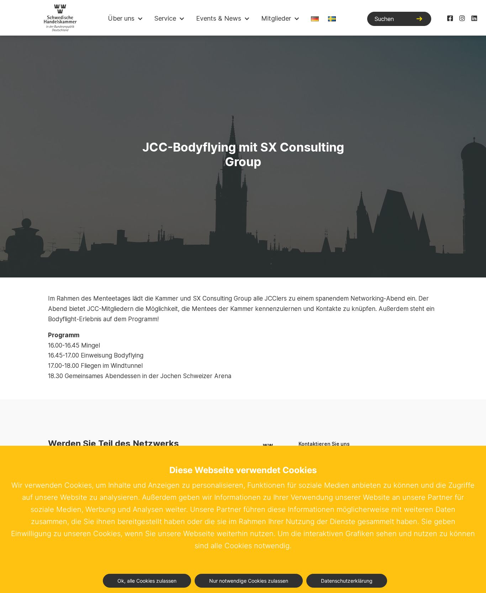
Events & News (218, 18)
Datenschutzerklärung (347, 581)
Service (165, 18)
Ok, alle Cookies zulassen (146, 581)
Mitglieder (276, 18)
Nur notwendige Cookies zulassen (248, 581)
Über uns (121, 18)
